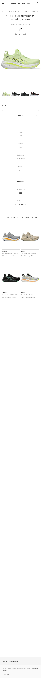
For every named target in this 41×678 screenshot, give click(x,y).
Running (20, 181)
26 (26, 11)
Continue (6, 674)
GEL (20, 193)
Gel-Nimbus (18, 11)
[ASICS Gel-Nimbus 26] (6, 94)
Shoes (3, 11)
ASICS (10, 11)
